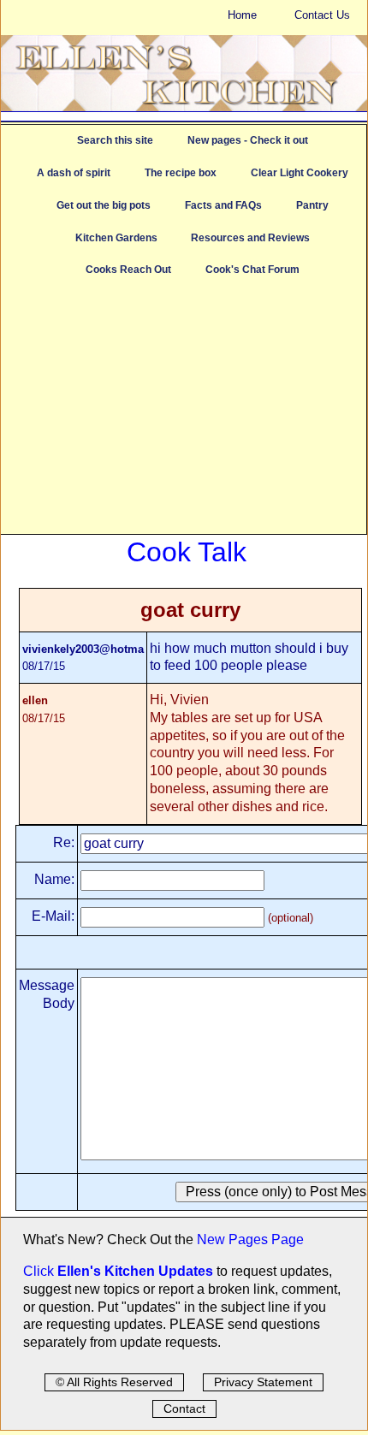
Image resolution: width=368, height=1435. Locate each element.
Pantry (312, 205)
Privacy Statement (263, 1382)
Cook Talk (186, 552)
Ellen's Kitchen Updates (135, 1271)
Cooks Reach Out (128, 270)
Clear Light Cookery (299, 173)
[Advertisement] (183, 414)
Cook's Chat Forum (252, 270)
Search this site (115, 140)
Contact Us (322, 15)
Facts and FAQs (223, 205)
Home (242, 15)
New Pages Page (250, 1239)
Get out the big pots (103, 205)
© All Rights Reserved (114, 1382)
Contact (184, 1408)
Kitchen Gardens (116, 238)
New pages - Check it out (247, 140)
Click (40, 1271)
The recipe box (181, 173)
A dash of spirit (73, 173)
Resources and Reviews (250, 238)
